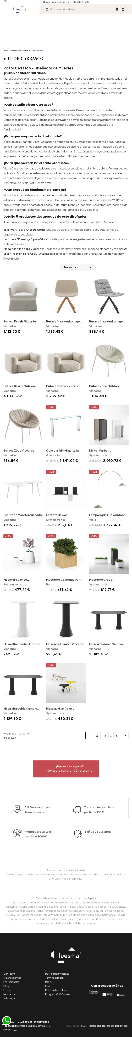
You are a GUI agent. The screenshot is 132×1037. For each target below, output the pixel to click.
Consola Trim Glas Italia (62, 450)
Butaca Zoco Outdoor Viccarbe (104, 386)
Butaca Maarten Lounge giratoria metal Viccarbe (106, 322)
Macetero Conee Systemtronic (15, 580)
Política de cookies (56, 990)
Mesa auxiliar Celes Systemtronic (59, 709)
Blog (6, 985)
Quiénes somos (12, 977)
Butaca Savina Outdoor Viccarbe (19, 386)
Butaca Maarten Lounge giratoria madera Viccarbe (64, 322)
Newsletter (9, 994)
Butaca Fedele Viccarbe (20, 321)
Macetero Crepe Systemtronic (100, 580)
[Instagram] (115, 971)
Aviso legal (9, 998)
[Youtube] (123, 971)
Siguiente (125, 735)
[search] (47, 9)
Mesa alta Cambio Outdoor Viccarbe (22, 644)
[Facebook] (92, 971)
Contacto (9, 973)
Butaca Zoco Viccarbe (18, 450)
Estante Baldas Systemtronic (56, 515)
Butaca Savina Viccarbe (62, 386)
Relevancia (70, 267)
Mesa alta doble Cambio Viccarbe (20, 709)
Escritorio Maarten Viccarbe (23, 515)
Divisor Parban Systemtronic (99, 451)
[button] (66, 768)
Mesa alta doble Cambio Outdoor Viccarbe (106, 644)
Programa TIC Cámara (57, 994)
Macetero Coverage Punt (64, 579)
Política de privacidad (57, 973)
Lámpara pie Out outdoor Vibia (107, 515)
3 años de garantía (98, 831)
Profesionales (11, 981)
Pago (48, 981)
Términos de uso (54, 977)
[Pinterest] (100, 971)
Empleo (7, 990)
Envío (48, 985)
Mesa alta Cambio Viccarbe (65, 644)
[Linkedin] (108, 971)
